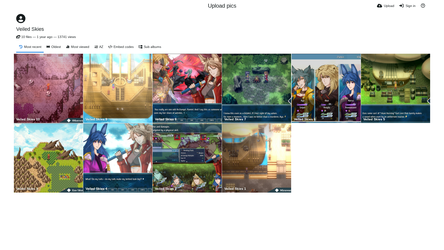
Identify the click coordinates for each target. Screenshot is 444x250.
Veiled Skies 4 (96, 189)
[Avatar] (20, 18)
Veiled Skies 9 (96, 119)
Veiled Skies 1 (235, 189)
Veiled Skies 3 (27, 189)
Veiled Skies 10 (28, 119)
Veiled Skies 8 (166, 119)
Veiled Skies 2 (166, 189)
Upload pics (222, 6)
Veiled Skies (30, 29)
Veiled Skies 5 (374, 119)
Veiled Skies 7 (235, 119)
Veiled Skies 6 (305, 119)
